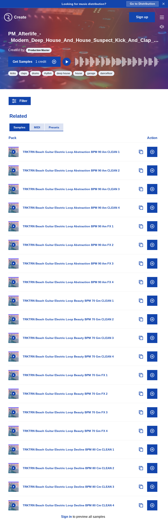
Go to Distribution (142, 3)
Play (13, 152)
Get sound (152, 152)
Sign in (66, 516)
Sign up (142, 17)
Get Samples (29, 61)
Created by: (29, 50)
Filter (23, 101)
